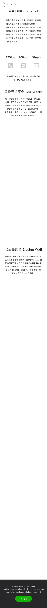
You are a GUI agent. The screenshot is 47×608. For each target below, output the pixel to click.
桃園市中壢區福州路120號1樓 (17, 589)
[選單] (42, 4)
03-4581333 (39, 589)
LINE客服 (23, 599)
